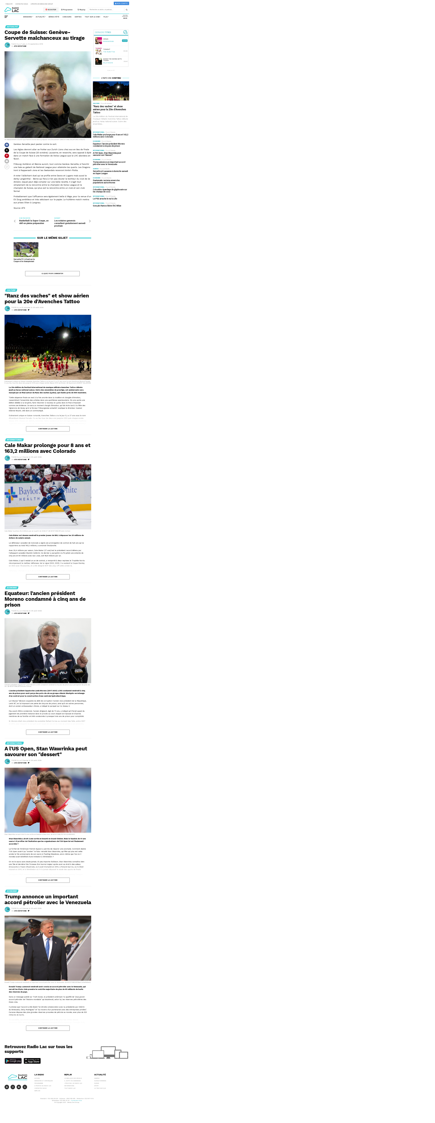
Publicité (9, 4)
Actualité (40, 17)
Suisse (96, 1083)
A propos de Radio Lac (42, 1086)
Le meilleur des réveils (73, 1078)
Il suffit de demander (72, 1081)
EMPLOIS (37, 1091)
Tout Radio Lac (70, 1088)
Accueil (37, 1078)
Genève (96, 1078)
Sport (96, 1086)
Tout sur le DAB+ (92, 17)
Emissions (27, 17)
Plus (106, 17)
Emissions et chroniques (43, 1081)
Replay (82, 10)
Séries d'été (53, 17)
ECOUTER (51, 10)
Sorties (78, 17)
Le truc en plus (100, 1088)
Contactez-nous (21, 4)
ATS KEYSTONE (20, 46)
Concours (67, 17)
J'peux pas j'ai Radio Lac (73, 1083)
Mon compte (122, 3)
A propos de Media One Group (42, 4)
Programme (67, 10)
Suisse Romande (100, 1081)
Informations (69, 1086)
